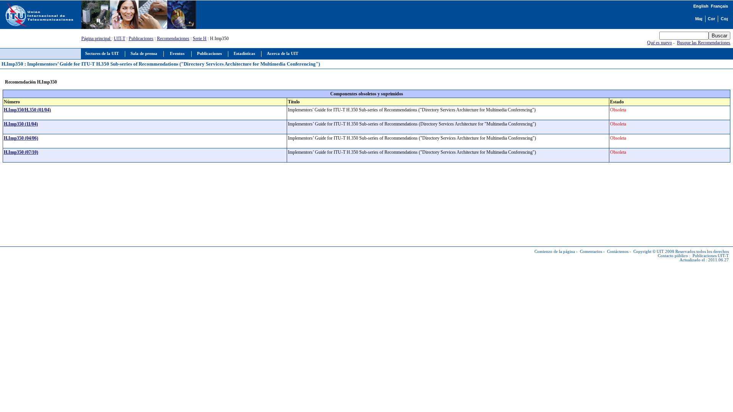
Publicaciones (141, 38)
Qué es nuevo (659, 42)
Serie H (200, 38)
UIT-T (119, 38)
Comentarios (591, 251)
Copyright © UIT (648, 251)
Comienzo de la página (554, 251)
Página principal (96, 38)
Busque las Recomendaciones (703, 42)
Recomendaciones (173, 38)
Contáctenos (617, 251)
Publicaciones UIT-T (711, 256)
